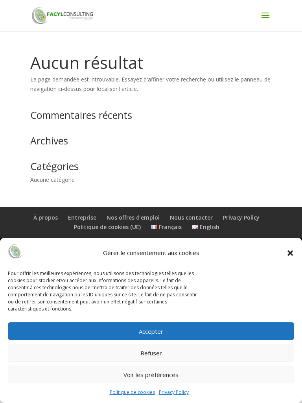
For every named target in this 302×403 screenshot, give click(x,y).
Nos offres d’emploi (133, 217)
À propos (45, 217)
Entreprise (82, 217)
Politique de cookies (132, 392)
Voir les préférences (151, 375)
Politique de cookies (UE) (107, 227)
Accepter (151, 331)
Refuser (151, 353)
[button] (290, 253)
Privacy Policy (174, 392)
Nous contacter (191, 217)
